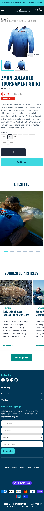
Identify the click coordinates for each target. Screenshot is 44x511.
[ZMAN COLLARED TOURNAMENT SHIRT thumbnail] (7, 65)
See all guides (21, 358)
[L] (20, 139)
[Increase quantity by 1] (24, 152)
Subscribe (8, 451)
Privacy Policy (35, 504)
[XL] (26, 139)
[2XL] (32, 139)
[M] (15, 139)
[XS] (4, 139)
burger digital (30, 506)
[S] (9, 139)
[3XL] (4, 145)
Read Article (8, 346)
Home (3, 19)
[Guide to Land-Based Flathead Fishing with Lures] (16, 292)
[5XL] (11, 145)
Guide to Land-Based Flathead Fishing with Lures (16, 313)
